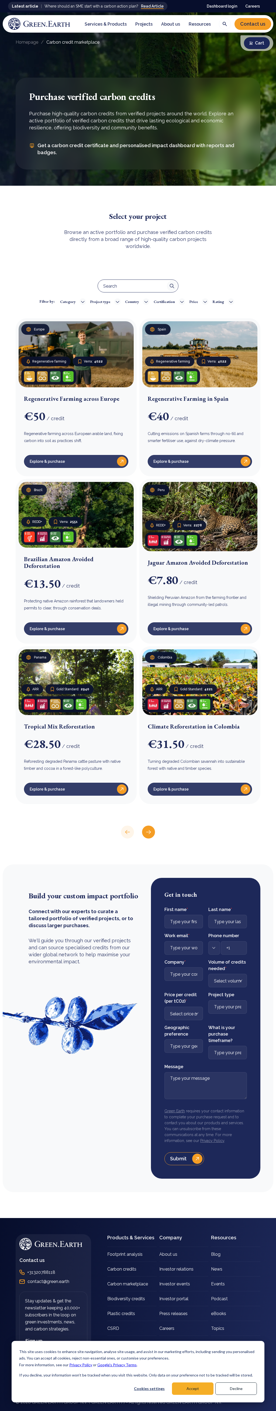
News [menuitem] (216, 1269)
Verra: (93, 361)
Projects (144, 24)
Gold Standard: (72, 689)
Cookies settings (149, 1388)
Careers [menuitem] (166, 1328)
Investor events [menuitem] (174, 1283)
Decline (236, 1388)
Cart (259, 43)
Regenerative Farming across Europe (71, 399)
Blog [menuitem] (215, 1254)
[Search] (225, 24)
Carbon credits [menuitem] (121, 1269)
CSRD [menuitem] (113, 1328)
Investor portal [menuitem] (173, 1298)
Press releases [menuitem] (173, 1313)
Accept (193, 1388)
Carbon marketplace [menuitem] (127, 1283)
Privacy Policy (80, 1364)
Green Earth (174, 1111)
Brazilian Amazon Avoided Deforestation (59, 562)
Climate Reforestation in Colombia (194, 726)
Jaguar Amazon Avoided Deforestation (198, 563)
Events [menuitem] (218, 1283)
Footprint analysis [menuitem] (125, 1254)
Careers (252, 6)
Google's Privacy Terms (117, 1364)
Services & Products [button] (106, 24)
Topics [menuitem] (217, 1328)
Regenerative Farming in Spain (188, 399)
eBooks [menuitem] (218, 1313)
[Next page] (148, 832)
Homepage (27, 42)
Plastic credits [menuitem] (121, 1313)
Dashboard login (222, 6)
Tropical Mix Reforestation (59, 726)
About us (170, 24)
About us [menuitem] (168, 1254)
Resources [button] (200, 24)
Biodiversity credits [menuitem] (126, 1298)
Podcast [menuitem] (219, 1298)
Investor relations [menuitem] (176, 1269)
